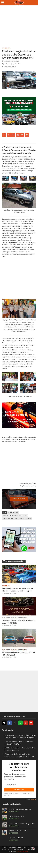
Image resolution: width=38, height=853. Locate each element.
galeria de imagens (19, 499)
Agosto (8, 618)
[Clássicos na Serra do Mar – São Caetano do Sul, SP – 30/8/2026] (19, 606)
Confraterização (8, 518)
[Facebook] (9, 723)
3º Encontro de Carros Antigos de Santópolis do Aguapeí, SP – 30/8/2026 (19, 755)
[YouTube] (31, 723)
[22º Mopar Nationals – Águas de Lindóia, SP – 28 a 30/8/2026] (19, 638)
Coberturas (6, 48)
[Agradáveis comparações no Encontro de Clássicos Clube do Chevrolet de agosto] (19, 574)
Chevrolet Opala (13, 512)
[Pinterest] (26, 723)
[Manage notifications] (33, 848)
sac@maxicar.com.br (22, 851)
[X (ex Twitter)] (15, 723)
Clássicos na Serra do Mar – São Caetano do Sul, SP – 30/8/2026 (18, 621)
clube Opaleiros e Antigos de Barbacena (15, 515)
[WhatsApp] (20, 723)
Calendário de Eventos (19, 618)
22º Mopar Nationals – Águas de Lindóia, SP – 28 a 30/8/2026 (18, 653)
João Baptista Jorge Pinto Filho (12, 64)
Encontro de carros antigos (23, 518)
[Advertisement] (19, 26)
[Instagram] (4, 723)
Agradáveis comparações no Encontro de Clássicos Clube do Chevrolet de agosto (17, 589)
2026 (3, 618)
